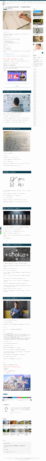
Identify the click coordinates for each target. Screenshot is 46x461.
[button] (5, 397)
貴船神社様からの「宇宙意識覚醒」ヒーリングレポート (38, 57)
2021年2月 (35, 97)
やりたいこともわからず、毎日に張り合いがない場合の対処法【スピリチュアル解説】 (38, 64)
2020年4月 (35, 111)
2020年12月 (35, 100)
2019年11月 (35, 118)
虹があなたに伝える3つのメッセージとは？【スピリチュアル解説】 (37, 59)
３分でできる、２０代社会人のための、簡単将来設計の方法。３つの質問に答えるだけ (14, 445)
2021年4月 (35, 94)
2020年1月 (35, 115)
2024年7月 (35, 72)
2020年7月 (35, 107)
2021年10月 (35, 86)
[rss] (41, 0)
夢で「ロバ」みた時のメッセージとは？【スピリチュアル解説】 (38, 66)
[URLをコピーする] (29, 397)
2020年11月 (35, 101)
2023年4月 (35, 76)
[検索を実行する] (42, 52)
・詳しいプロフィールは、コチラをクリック (16, 412)
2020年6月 (35, 108)
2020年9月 (35, 104)
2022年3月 (35, 83)
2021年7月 (35, 90)
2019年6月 (35, 125)
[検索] (42, 0)
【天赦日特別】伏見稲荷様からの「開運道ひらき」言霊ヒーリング (38, 62)
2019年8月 (35, 122)
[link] (11, 413)
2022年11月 (35, 79)
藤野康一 (6, 411)
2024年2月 (35, 75)
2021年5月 (35, 93)
